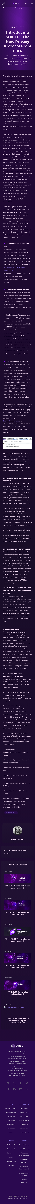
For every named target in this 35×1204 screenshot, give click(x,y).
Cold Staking (11, 1120)
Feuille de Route (24, 1133)
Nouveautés (24, 1129)
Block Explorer (24, 1120)
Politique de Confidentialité (24, 1168)
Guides (11, 1157)
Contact (11, 1165)
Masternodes (11, 1125)
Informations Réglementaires (24, 1154)
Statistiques (24, 1125)
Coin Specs (24, 1116)
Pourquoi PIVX (11, 1161)
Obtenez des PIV (10, 1108)
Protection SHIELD (11, 1112)
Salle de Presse (24, 1145)
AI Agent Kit (23, 1112)
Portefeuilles (24, 1108)
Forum (9, 1153)
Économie (11, 1133)
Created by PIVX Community (17, 1198)
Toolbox (9, 1145)
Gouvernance (11, 1129)
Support (9, 1149)
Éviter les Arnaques (24, 1181)
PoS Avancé (11, 1116)
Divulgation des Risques (24, 1174)
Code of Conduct (24, 1149)
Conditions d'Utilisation (24, 1161)
